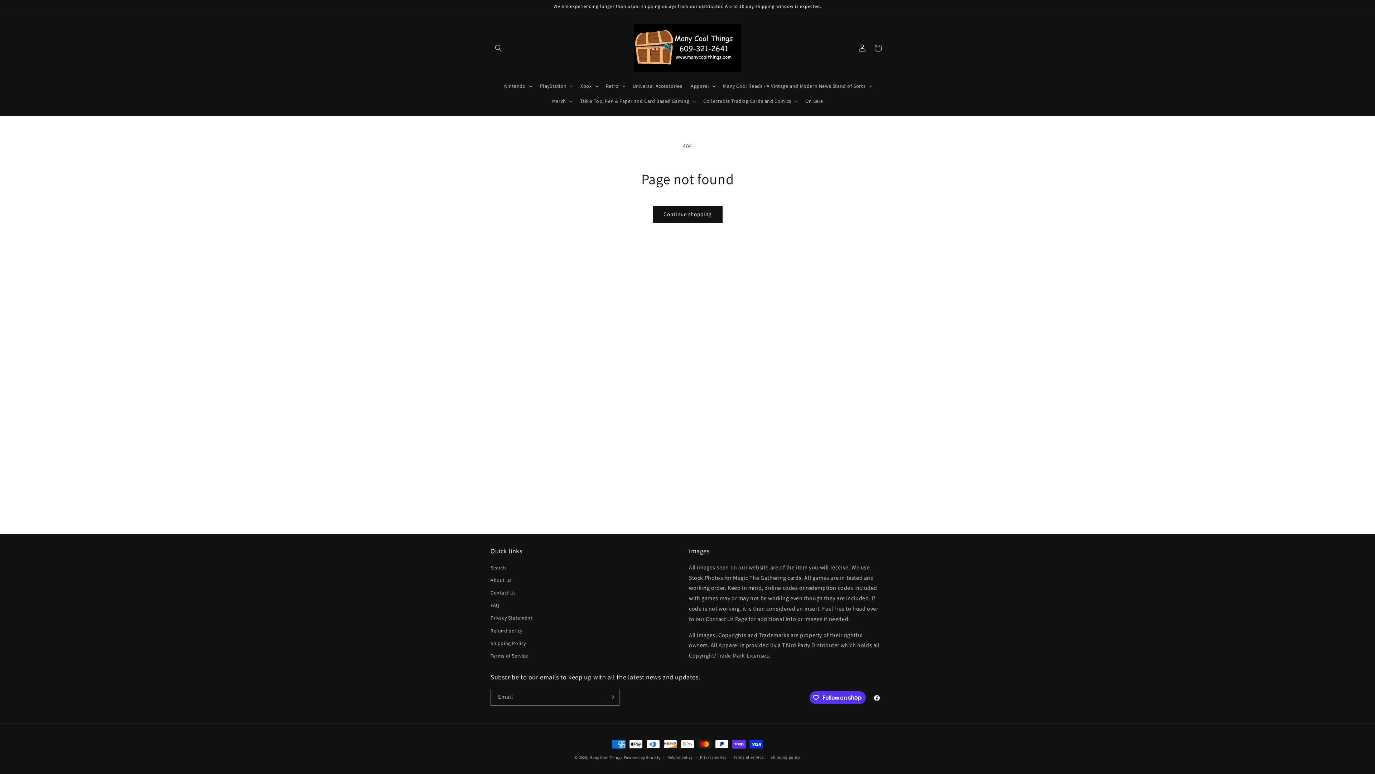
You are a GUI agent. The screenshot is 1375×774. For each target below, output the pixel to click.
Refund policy (506, 630)
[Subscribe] (611, 697)
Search (498, 567)
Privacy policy (713, 757)
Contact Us (503, 592)
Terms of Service (509, 656)
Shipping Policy (508, 643)
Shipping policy (785, 757)
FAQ (495, 605)
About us (501, 580)
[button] (498, 48)
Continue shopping (688, 214)
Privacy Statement (511, 618)
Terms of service (748, 757)
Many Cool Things (606, 757)
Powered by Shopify (642, 757)
